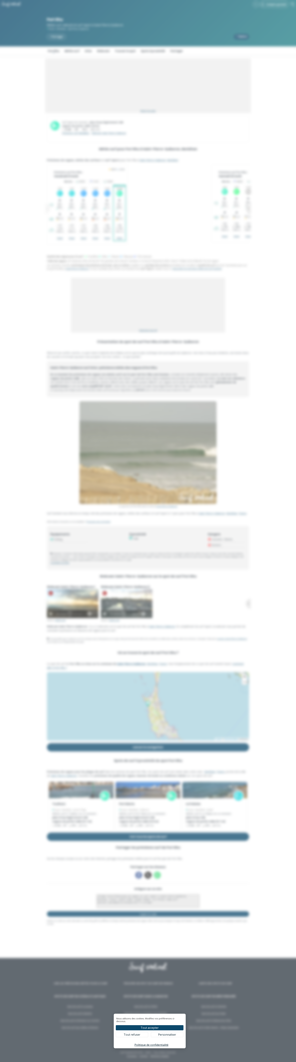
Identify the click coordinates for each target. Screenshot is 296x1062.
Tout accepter (150, 1028)
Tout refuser (132, 1034)
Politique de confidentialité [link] (151, 1045)
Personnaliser (167, 1034)
